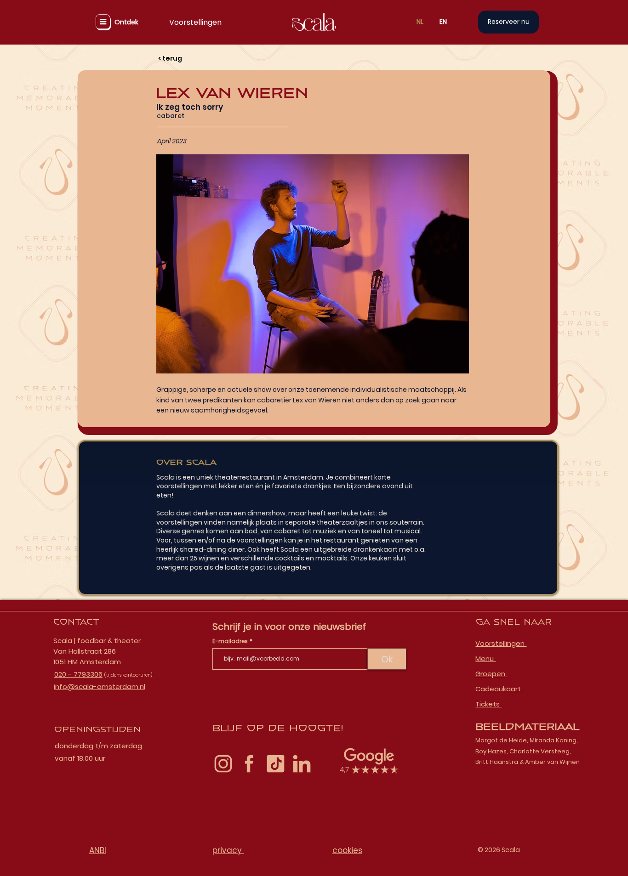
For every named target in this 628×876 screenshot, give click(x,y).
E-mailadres (231, 641)
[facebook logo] (249, 763)
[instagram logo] (223, 763)
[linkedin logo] (302, 763)
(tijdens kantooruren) (128, 675)
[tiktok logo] (275, 763)
